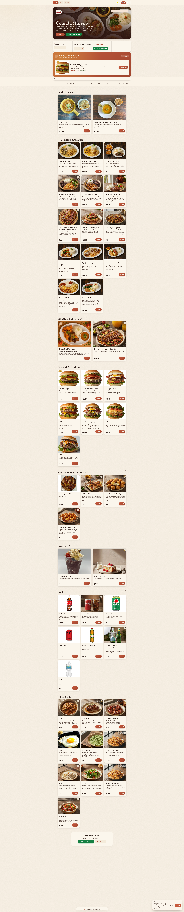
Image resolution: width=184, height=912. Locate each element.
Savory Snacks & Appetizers (97, 83)
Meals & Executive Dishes (55, 83)
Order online (60, 34)
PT (118, 2)
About (61, 2)
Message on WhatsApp (101, 48)
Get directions (78, 48)
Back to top (101, 841)
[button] (92, 67)
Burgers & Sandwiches (83, 83)
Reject (171, 905)
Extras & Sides (126, 83)
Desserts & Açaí (111, 83)
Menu (55, 2)
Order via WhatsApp (86, 841)
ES (128, 2)
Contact (67, 2)
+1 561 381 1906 (98, 45)
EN (123, 2)
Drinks (118, 83)
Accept (178, 905)
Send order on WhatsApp (74, 34)
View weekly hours (60, 47)
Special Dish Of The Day (69, 83)
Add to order (124, 67)
